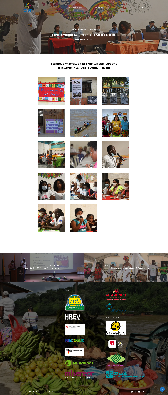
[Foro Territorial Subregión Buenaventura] (42, 267)
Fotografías (93, 29)
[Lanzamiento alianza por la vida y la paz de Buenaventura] (126, 267)
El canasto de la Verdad (78, 29)
